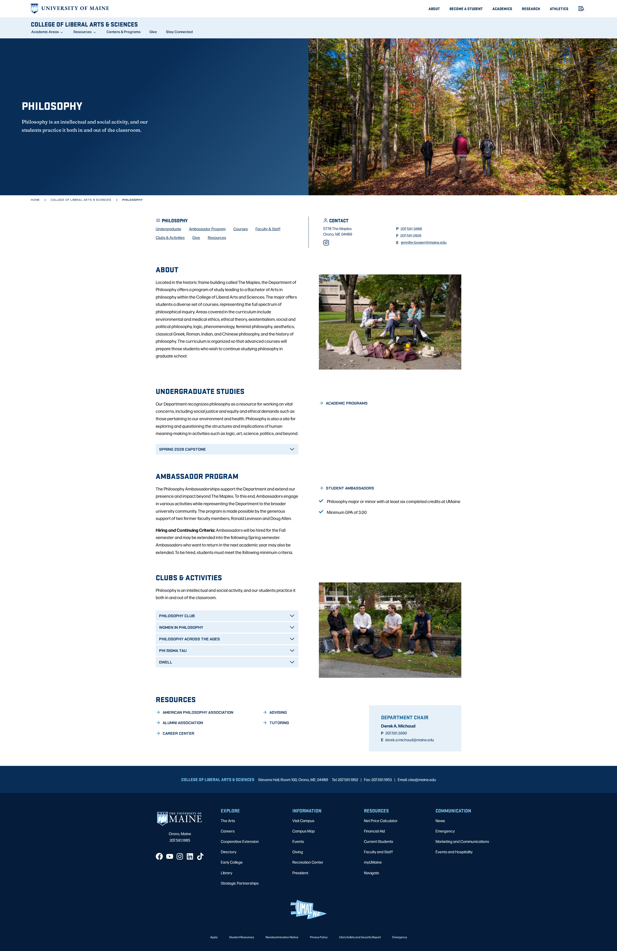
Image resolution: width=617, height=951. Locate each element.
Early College (232, 862)
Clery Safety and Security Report (360, 937)
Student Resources (241, 937)
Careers (228, 830)
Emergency (445, 830)
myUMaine (373, 862)
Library (226, 872)
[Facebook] (159, 856)
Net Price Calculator (381, 820)
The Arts (228, 820)
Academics (502, 8)
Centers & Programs (124, 31)
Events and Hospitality (454, 851)
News (440, 820)
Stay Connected (179, 31)
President (300, 872)
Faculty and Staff (378, 851)
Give (153, 31)
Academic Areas (45, 31)
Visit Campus (303, 820)
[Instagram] (326, 243)
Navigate (371, 872)
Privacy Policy (319, 937)
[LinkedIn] (190, 856)
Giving (297, 851)
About (434, 8)
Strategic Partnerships (240, 883)
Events (298, 841)
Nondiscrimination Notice (282, 937)
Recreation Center (307, 862)
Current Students (378, 841)
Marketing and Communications (462, 841)
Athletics (559, 8)
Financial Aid (374, 830)
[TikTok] (200, 856)
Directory (228, 851)
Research (531, 8)
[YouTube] (169, 856)
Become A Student (466, 8)
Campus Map (303, 830)
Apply (214, 937)
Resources (83, 31)
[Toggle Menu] (579, 9)
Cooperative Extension (240, 841)
